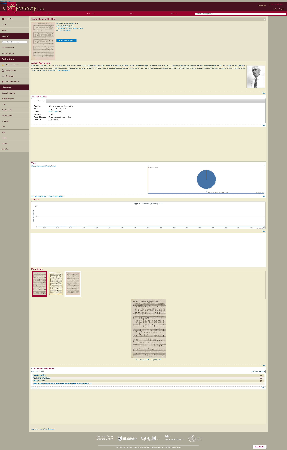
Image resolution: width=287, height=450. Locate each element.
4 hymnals (67, 30)
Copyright (123, 447)
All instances (36, 388)
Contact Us (136, 447)
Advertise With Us (145, 447)
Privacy (129, 447)
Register (281, 9)
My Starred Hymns (12, 65)
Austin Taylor (53, 111)
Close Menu (9, 19)
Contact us (51, 429)
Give (168, 447)
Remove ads (262, 5)
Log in (274, 9)
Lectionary (5, 121)
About (117, 447)
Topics (4, 104)
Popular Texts (6, 110)
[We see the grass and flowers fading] (43, 166)
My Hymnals (9, 76)
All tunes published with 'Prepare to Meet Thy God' (48, 196)
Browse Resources (8, 93)
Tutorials (5, 143)
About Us (5, 149)
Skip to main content (6, 1)
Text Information (39, 101)
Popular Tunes (7, 115)
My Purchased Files (12, 81)
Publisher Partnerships (159, 447)
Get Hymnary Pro (176, 447)
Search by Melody (8, 53)
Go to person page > (63, 70)
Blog (3, 132)
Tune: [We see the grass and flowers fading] (69, 28)
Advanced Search (8, 48)
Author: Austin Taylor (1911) (64, 26)
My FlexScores (10, 70)
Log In (4, 24)
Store (132, 14)
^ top (263, 93)
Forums (4, 138)
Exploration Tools (8, 99)
